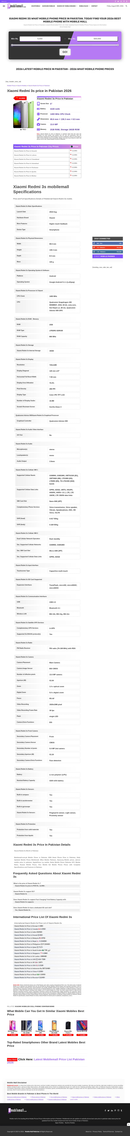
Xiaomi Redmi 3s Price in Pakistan (39, 85)
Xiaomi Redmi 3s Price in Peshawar (26, 167)
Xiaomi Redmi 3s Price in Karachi (25, 151)
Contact (94, 6)
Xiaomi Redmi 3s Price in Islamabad (26, 163)
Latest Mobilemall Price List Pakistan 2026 (46, 1061)
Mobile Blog (83, 6)
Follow (119, 247)
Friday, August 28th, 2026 (115, 6)
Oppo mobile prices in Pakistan (80, 1097)
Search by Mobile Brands (66, 6)
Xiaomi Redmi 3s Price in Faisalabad (26, 159)
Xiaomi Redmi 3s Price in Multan (25, 176)
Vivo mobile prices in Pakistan (59, 1097)
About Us (4, 1)
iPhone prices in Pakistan (38, 1097)
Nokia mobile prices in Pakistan (102, 1097)
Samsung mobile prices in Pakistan (17, 1097)
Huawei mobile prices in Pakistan (57, 1099)
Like (120, 243)
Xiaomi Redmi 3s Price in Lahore (25, 155)
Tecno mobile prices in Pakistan (34, 1099)
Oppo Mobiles (59, 1123)
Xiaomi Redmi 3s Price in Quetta (25, 171)
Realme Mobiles (70, 1123)
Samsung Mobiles (48, 6)
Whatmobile (35, 6)
